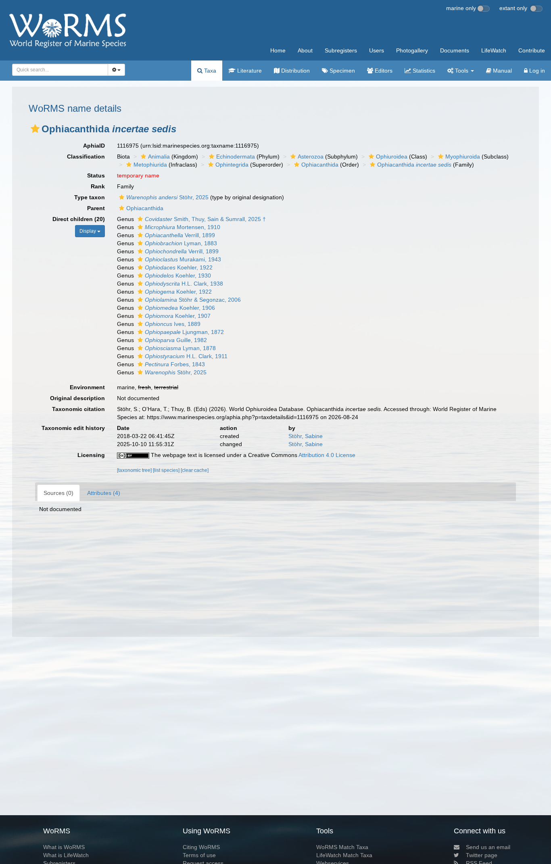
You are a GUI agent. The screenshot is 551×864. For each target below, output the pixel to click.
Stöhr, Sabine (305, 436)
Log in (536, 70)
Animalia (159, 156)
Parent (96, 208)
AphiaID (94, 145)
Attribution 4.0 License (326, 455)
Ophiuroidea (391, 156)
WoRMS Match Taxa (342, 847)
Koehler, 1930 (178, 275)
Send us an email (488, 847)
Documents (454, 50)
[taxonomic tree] (135, 470)
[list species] (167, 470)
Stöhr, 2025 (167, 197)
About (305, 50)
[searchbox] (58, 69)
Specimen (341, 70)
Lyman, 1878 (180, 348)
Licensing (91, 455)
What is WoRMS (64, 847)
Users (376, 50)
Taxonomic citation (78, 409)
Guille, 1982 (176, 340)
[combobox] (60, 70)
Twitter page (481, 855)
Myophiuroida (462, 156)
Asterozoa (311, 156)
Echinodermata (235, 156)
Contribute (531, 50)
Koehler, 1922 (179, 267)
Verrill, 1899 (180, 235)
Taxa (209, 70)
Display (88, 231)
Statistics (423, 70)
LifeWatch (493, 50)
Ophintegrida (231, 164)
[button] (35, 129)
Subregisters (341, 50)
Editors (382, 70)
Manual (501, 70)
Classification (86, 156)
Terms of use (199, 855)
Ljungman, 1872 (184, 332)
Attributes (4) (103, 493)
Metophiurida (150, 164)
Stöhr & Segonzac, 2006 (193, 299)
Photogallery (412, 50)
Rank (98, 186)
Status (96, 175)
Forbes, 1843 (175, 364)
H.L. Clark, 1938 (184, 283)
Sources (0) (58, 493)
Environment (87, 387)
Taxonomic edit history (73, 428)
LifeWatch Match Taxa (344, 855)
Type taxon (89, 197)
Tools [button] (461, 70)
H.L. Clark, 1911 (186, 356)
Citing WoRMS (201, 847)
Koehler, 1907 (178, 316)
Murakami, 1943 (183, 259)
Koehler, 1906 (180, 308)
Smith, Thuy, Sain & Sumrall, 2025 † (205, 219)
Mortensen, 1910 (182, 227)
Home (278, 50)
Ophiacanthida (319, 164)
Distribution (295, 70)
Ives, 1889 (172, 324)
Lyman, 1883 (181, 243)
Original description (77, 398)
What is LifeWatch (66, 855)
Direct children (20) (78, 219)
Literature (249, 70)
